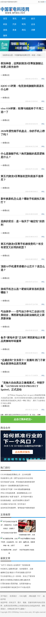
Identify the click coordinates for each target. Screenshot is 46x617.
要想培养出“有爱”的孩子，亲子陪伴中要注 (16, 497)
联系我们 (13, 596)
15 (26, 415)
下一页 (29, 415)
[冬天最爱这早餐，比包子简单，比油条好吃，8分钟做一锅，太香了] (9, 538)
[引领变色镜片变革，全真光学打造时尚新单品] (27, 521)
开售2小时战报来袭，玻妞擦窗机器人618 (15, 493)
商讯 (24, 30)
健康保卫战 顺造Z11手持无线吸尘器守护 (15, 572)
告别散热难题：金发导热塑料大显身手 (15, 500)
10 (19, 415)
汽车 (14, 24)
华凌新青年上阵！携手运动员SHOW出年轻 (16, 478)
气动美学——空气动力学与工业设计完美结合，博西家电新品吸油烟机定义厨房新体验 (23, 315)
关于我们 (3, 596)
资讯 (14, 19)
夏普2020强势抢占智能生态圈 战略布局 (15, 580)
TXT (38, 596)
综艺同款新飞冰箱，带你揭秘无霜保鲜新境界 (17, 482)
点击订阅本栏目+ (23, 419)
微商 (5, 36)
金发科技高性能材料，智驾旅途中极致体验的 (17, 508)
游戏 (5, 30)
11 (20, 415)
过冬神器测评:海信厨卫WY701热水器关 (15, 587)
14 (24, 415)
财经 (24, 19)
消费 (33, 30)
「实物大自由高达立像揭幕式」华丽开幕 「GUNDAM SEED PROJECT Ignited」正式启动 (23, 386)
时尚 (24, 24)
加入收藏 (41, 2)
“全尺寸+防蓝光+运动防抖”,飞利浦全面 (15, 565)
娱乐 (33, 19)
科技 (5, 24)
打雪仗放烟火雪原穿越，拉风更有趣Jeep (15, 584)
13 (23, 415)
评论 (42, 79)
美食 (14, 30)
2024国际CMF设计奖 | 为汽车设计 (13, 504)
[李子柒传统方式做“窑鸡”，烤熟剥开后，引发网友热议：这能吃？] (9, 521)
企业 (33, 24)
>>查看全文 (5, 75)
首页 (5, 19)
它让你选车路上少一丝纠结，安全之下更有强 (17, 576)
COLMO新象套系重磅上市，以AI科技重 (15, 474)
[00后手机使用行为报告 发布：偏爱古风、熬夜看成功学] (27, 538)
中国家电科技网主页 (22, 55)
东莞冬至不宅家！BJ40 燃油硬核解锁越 (15, 489)
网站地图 (32, 596)
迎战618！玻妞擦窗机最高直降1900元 (14, 486)
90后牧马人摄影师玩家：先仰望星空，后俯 (16, 569)
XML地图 (23, 596)
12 (21, 415)
